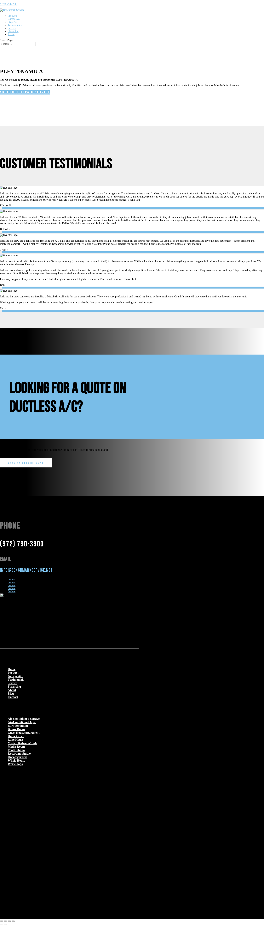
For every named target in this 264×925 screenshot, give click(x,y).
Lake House (15, 739)
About (11, 34)
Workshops (15, 764)
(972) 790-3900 (8, 4)
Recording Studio (19, 753)
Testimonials (14, 25)
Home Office (16, 736)
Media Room (16, 746)
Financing (13, 31)
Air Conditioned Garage (24, 718)
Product (13, 672)
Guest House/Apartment (23, 732)
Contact (13, 697)
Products (12, 15)
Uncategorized (17, 757)
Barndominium (18, 725)
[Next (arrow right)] (5, 924)
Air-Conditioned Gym (22, 722)
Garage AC (14, 18)
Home (11, 669)
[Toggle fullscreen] (5, 921)
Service (12, 28)
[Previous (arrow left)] (1, 924)
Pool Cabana (16, 750)
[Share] (9, 921)
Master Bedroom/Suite (22, 743)
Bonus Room (16, 729)
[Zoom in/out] (1, 921)
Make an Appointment (26, 463)
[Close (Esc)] (13, 921)
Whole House (16, 760)
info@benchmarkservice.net (26, 570)
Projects (12, 22)
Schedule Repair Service (25, 92)
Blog (11, 693)
